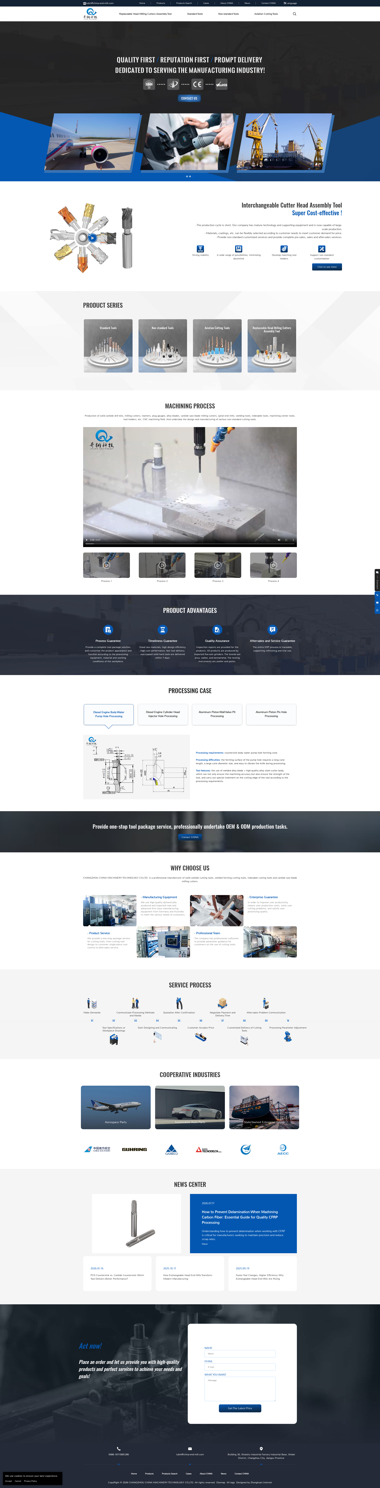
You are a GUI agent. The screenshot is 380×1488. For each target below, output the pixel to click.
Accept (8, 1481)
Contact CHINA (190, 837)
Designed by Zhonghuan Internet (254, 1482)
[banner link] (190, 101)
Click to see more (327, 266)
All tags (231, 1482)
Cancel (18, 1481)
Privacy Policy (30, 1481)
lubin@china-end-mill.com (100, 3)
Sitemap (220, 1482)
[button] (187, 176)
